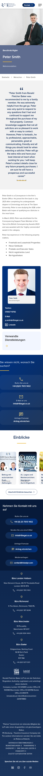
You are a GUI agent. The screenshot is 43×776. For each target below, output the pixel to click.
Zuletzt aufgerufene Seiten (20, 753)
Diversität (10, 748)
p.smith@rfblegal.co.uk (14, 320)
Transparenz (28, 745)
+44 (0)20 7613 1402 (21, 386)
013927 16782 (10, 311)
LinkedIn (12, 324)
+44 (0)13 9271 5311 (23, 662)
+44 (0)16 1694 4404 (23, 633)
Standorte (20, 751)
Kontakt (27, 5)
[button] (40, 5)
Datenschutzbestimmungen (20, 743)
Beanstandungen (13, 745)
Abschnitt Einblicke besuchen (20, 492)
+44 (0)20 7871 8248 (23, 610)
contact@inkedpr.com (23, 562)
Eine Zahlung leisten (26, 748)
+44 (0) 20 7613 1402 (23, 521)
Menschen (18, 77)
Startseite (5, 77)
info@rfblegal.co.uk (21, 403)
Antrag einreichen (22, 421)
